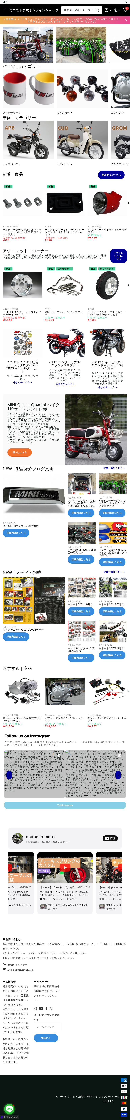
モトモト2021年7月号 (113, 597)
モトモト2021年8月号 (82, 597)
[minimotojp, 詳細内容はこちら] (108, 10)
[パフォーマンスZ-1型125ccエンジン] (65, 691)
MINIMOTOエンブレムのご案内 (34, 506)
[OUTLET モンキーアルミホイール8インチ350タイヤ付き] (107, 285)
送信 (97, 10)
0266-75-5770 (17, 965)
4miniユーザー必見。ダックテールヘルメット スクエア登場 (113, 496)
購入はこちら (20, 452)
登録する (46, 1037)
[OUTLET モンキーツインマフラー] (65, 285)
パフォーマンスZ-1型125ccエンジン (64, 719)
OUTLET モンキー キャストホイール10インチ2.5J (22, 313)
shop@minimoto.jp (20, 969)
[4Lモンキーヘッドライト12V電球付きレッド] (107, 203)
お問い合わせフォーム (81, 944)
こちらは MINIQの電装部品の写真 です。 (82, 544)
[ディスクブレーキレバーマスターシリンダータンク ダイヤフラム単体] (65, 203)
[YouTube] (41, 1008)
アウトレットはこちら (118, 255)
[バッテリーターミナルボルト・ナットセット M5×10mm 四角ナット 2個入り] (22, 203)
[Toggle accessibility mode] (125, 2)
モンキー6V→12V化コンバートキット (107, 719)
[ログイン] (117, 10)
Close (126, 20)
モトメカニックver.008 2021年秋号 (82, 643)
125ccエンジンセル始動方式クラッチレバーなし (22, 719)
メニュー (5, 10)
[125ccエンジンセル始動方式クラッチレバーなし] (22, 691)
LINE (105, 944)
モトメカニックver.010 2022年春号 (34, 610)
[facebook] (46, 1008)
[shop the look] (47, 56)
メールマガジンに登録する (47, 1017)
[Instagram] (35, 1008)
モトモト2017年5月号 (113, 641)
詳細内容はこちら (16, 532)
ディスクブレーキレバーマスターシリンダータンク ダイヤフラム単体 (64, 232)
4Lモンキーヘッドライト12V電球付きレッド (107, 230)
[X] (51, 1008)
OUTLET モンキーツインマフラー (64, 313)
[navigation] (128, 203)
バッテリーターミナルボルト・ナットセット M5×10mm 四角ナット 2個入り (22, 232)
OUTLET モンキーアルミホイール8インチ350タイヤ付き (106, 313)
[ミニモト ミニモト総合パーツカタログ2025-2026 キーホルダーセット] (22, 375)
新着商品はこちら (111, 174)
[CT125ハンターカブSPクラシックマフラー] (65, 375)
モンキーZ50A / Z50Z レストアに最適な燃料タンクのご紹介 (113, 545)
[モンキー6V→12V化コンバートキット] (107, 691)
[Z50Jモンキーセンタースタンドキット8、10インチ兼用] (107, 375)
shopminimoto (40, 836)
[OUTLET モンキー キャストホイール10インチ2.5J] (22, 285)
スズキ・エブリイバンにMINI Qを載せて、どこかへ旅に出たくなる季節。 (82, 496)
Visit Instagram (65, 805)
